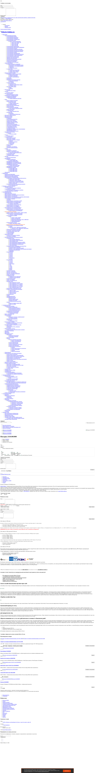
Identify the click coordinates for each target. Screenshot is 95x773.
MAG (10, 216)
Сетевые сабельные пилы (14, 111)
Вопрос (1, 517)
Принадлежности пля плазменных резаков (15, 225)
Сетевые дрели (10, 68)
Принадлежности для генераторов (13, 409)
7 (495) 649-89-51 (26, 491)
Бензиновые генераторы (11, 400)
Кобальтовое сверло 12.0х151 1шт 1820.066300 (9, 665)
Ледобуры (9, 199)
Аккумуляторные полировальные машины (15, 51)
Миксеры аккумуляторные (12, 58)
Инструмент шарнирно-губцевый (13, 139)
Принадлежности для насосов (14, 346)
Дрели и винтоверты (9, 63)
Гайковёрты (9, 118)
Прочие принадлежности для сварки (14, 229)
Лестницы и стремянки (11, 236)
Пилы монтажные (10, 106)
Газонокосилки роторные (9, 306)
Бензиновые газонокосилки (12, 307)
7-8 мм (10, 265)
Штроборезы (7, 172)
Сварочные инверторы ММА (12, 378)
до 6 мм (10, 267)
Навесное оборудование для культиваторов (15, 355)
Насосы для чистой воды (16, 341)
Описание (4, 476)
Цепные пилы (9, 112)
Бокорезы (11, 140)
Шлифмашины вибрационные (12, 161)
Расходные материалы (13, 185)
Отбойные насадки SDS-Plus (14, 277)
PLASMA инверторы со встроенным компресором (16, 382)
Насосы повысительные (13, 343)
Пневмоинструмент (8, 117)
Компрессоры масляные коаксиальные (12, 175)
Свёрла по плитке (12, 293)
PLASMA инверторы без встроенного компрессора (16, 381)
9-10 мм (10, 266)
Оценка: (2, 505)
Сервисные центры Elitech (8, 703)
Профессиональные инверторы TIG (13, 385)
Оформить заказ (8, 27)
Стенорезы (7, 411)
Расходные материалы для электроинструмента (14, 237)
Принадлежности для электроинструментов (13, 207)
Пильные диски (10, 281)
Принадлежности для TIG (12, 222)
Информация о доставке (7, 707)
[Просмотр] (3, 649)
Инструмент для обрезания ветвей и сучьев (15, 365)
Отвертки (9, 145)
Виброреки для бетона (9, 398)
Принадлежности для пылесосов (11, 195)
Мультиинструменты (9, 93)
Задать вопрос (91, 506)
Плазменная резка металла (10, 380)
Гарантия (4, 710)
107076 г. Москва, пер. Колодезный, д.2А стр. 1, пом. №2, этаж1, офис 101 (17, 722)
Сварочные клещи (12, 390)
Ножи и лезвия (10, 144)
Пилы (6, 99)
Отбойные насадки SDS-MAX (15, 276)
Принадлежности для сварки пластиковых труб (16, 224)
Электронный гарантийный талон (9, 705)
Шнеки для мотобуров (11, 361)
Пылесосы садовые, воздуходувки (11, 362)
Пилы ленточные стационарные (13, 105)
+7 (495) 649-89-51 (8, 18)
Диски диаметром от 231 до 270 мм (15, 286)
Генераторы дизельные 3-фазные (15, 408)
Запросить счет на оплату (5, 457)
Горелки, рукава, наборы (16, 217)
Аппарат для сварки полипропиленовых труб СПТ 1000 (11, 641)
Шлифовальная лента (11, 296)
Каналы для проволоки (15, 218)
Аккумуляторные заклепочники (13, 46)
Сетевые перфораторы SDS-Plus (15, 98)
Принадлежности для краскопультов (14, 201)
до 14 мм (11, 258)
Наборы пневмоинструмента (12, 122)
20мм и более (11, 263)
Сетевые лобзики (10, 92)
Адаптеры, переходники (13, 203)
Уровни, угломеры (10, 82)
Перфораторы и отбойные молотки (11, 95)
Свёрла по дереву (12, 290)
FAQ (3, 712)
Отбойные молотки (10, 123)
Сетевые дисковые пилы (13, 103)
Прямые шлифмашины (11, 159)
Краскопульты (7, 89)
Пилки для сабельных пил (12, 280)
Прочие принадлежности (16, 220)
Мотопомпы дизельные (13, 336)
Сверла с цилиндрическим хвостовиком (14, 289)
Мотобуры (7, 331)
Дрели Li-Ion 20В (14, 45)
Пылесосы (9, 132)
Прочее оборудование (9, 234)
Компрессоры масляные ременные (11, 176)
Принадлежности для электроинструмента (13, 197)
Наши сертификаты (6, 711)
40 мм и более (11, 257)
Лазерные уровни (12, 83)
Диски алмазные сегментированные (16, 240)
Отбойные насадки (10, 275)
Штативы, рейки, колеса (11, 86)
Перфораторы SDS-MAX (11, 96)
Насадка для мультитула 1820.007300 (7, 658)
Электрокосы (9, 319)
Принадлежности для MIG (12, 215)
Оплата (4, 482)
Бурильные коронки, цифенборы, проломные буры (16, 246)
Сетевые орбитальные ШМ (14, 165)
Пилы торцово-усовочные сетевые (15, 108)
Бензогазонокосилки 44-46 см (14, 308)
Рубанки (6, 134)
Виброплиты (9, 397)
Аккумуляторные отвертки (12, 48)
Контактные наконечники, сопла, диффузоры (19, 219)
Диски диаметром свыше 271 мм (15, 287)
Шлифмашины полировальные (13, 166)
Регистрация (7, 25)
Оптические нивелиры (13, 80)
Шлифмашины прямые (11, 129)
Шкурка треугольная (13, 300)
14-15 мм (11, 252)
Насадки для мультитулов (12, 272)
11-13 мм (11, 260)
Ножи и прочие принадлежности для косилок (15, 356)
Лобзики (6, 91)
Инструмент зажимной (11, 137)
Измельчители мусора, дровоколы (13, 326)
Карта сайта (5, 713)
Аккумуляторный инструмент (10, 35)
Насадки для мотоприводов (12, 318)
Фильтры (13, 350)
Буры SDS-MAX (10, 251)
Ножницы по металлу (13, 141)
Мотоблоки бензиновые (9, 330)
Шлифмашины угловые (11, 167)
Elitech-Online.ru (3, 486)
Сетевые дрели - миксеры (14, 70)
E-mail (1, 460)
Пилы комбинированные (11, 104)
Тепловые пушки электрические (11, 419)
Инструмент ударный (11, 138)
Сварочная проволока (15, 221)
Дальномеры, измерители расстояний (14, 73)
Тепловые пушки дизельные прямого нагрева (13, 417)
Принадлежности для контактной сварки (14, 213)
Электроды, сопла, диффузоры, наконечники (17, 227)
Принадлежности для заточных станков (14, 200)
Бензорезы (7, 394)
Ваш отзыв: (2, 503)
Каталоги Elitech (6, 700)
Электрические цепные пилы (14, 114)
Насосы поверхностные (13, 342)
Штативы (11, 88)
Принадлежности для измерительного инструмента (14, 194)
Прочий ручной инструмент (12, 147)
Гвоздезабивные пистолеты (12, 119)
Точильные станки (10, 154)
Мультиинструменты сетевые (12, 94)
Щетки (8, 302)
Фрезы (8, 295)
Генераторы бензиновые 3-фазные (15, 405)
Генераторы (7, 399)
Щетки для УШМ (12, 304)
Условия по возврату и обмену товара (10, 704)
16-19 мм (11, 253)
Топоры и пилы (10, 368)
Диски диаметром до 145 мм (14, 282)
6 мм (10, 264)
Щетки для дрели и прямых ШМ (15, 303)
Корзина (6, 26)
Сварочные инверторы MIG (12, 376)
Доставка (4, 481)
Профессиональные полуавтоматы (13, 386)
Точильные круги (10, 294)
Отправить (2, 16)
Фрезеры (6, 156)
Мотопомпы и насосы (9, 333)
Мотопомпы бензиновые (14, 335)
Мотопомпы (7, 332)
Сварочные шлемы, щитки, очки (13, 231)
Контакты (4, 714)
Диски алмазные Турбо (13, 241)
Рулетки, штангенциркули (14, 76)
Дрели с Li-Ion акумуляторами (15, 41)
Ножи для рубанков (10, 274)
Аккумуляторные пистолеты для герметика (15, 50)
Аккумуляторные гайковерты (12, 38)
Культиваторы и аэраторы (10, 321)
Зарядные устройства (11, 198)
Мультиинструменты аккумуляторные (14, 59)
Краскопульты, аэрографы (12, 121)
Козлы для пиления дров (9, 313)
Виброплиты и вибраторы (10, 395)
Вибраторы (9, 396)
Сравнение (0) (3, 21)
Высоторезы (9, 325)
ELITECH (7, 439)
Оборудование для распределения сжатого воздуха (16, 178)
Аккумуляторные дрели (11, 40)
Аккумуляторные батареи (12, 36)
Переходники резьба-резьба (14, 179)
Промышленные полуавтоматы (13, 384)
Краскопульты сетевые (11, 90)
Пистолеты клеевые (8, 116)
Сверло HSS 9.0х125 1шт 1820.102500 (7, 672)
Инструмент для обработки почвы (13, 364)
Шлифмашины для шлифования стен (14, 162)
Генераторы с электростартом (17, 403)
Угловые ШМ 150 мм (13, 170)
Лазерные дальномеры (13, 75)
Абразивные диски (10, 238)
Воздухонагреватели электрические (11, 414)
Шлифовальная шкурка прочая (15, 301)
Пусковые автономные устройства (11, 190)
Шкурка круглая (12, 298)
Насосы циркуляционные (14, 345)
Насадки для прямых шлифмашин (13, 273)
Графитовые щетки (8, 192)
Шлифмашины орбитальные (12, 164)
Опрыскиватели (8, 352)
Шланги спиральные (13, 183)
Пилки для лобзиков (11, 279)
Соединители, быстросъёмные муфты (16, 181)
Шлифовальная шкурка (11, 297)
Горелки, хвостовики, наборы (14, 223)
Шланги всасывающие (15, 351)
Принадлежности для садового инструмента (13, 353)
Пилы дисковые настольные (12, 100)
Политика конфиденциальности (9, 709)
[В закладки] (0, 473)
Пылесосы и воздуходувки (10, 131)
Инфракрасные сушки (9, 415)
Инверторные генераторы (16, 404)
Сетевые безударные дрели (14, 69)
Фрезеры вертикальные (11, 157)
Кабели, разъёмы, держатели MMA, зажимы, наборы (17, 212)
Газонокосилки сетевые (13, 312)
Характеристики (6, 477)
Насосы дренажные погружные (15, 339)
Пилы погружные (12, 102)
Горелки (10, 226)
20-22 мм (11, 254)
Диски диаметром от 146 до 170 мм (15, 283)
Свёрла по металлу (12, 292)
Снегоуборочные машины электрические (15, 373)
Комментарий (3, 15)
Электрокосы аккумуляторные (12, 62)
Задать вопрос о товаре (7, 480)
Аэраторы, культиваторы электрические (14, 322)
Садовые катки (8, 369)
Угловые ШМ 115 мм (13, 168)
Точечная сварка (10, 389)
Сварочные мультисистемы (12, 379)
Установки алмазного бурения (12, 155)
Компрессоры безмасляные (10, 174)
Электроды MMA (10, 233)
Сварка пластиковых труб (10, 392)
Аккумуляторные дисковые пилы (13, 39)
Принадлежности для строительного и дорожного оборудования (17, 196)
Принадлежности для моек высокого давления (16, 329)
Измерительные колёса (13, 74)
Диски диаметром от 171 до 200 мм (15, 284)
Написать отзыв (7, 474)
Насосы (8, 338)
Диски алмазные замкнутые (14, 239)
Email (1, 6)
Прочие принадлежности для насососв (18, 348)
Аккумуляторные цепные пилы (13, 56)
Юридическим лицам (7, 706)
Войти (9, 29)
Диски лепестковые (13, 245)
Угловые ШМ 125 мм (13, 169)
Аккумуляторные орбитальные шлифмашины (15, 47)
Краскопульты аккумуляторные (13, 57)
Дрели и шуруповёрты (11, 120)
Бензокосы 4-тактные (13, 317)
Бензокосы (9, 315)
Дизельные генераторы (11, 406)
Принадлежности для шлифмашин (13, 206)
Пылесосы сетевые (12, 133)
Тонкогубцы (11, 143)
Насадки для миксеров (11, 271)
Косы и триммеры (8, 314)
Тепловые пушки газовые (9, 416)
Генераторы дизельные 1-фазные (15, 407)
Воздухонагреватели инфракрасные (11, 413)
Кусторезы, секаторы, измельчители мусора (13, 324)
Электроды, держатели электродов (15, 214)
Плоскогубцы (11, 142)
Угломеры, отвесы (12, 85)
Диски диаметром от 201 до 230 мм (15, 285)
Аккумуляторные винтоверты (12, 37)
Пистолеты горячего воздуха (10, 115)
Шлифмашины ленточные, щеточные (14, 163)
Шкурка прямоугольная (13, 299)
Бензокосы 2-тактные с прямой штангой (16, 316)
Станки (6, 148)
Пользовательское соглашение (8, 708)
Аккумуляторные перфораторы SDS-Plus (14, 49)
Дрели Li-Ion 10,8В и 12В (16, 42)
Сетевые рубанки (10, 135)
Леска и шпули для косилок (12, 354)
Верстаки (9, 149)
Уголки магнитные (10, 232)
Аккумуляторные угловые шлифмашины (14, 55)
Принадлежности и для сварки (10, 211)
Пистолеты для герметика (12, 146)
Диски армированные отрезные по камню (17, 242)
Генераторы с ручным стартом (17, 402)
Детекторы (9, 77)
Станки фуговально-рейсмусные (15, 152)
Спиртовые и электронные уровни (15, 84)
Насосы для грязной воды (16, 340)
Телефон (2, 7)
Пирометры (11, 81)
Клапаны (13, 347)
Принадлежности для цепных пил (13, 358)
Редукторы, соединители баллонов (13, 230)
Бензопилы (11, 113)
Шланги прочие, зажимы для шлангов (16, 182)
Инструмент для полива (11, 366)
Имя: (1, 498)
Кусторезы (9, 327)
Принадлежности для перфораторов (14, 202)
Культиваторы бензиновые (12, 323)
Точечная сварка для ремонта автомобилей (17, 391)
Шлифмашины (7, 158)
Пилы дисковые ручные (11, 101)
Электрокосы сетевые (13, 320)
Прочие (10, 269)
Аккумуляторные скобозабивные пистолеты (15, 54)
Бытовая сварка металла (9, 375)
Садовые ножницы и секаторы (13, 367)
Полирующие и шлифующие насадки (14, 288)
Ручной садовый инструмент (10, 363)
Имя (1, 5)
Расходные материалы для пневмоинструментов (16, 184)
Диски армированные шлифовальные (16, 244)
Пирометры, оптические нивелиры (13, 79)
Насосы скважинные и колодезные (15, 344)
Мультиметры (9, 78)
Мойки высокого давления (10, 328)
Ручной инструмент (8, 136)
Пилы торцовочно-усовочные (12, 107)
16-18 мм (11, 262)
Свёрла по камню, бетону (14, 291)
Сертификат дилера (6, 478)
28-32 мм (11, 256)
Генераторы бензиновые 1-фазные (15, 401)
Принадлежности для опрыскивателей (14, 357)
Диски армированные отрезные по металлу (17, 243)
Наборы (10, 268)
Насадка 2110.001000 (7, 428)
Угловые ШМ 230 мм (13, 171)
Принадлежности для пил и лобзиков (14, 204)
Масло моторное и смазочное (10, 193)
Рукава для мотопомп (15, 349)
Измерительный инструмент (10, 72)
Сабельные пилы (10, 110)
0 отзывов (2, 474)
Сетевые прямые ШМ (13, 160)
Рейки (10, 87)
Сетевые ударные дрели (13, 71)
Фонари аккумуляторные (11, 61)
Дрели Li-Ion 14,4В (15, 43)
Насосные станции (10, 337)
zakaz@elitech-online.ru (7, 20)
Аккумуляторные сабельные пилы (13, 53)
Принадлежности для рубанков (13, 205)
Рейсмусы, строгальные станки (13, 151)
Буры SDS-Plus (10, 259)
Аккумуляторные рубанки (12, 52)
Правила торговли (6, 702)
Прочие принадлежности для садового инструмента (17, 359)
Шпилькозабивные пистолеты (12, 130)
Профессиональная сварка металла (11, 383)
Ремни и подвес (10, 360)
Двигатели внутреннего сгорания (13, 235)
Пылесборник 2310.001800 (5, 651)
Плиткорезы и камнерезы (12, 150)
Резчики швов (7, 410)
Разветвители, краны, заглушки (15, 180)
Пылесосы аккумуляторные (12, 60)
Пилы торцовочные (10, 109)
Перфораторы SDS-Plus (11, 97)
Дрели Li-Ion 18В (14, 44)
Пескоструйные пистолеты (12, 124)
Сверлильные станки (11, 153)
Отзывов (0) (5, 479)
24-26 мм (11, 255)
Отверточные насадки (11, 278)
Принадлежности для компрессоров (11, 177)
